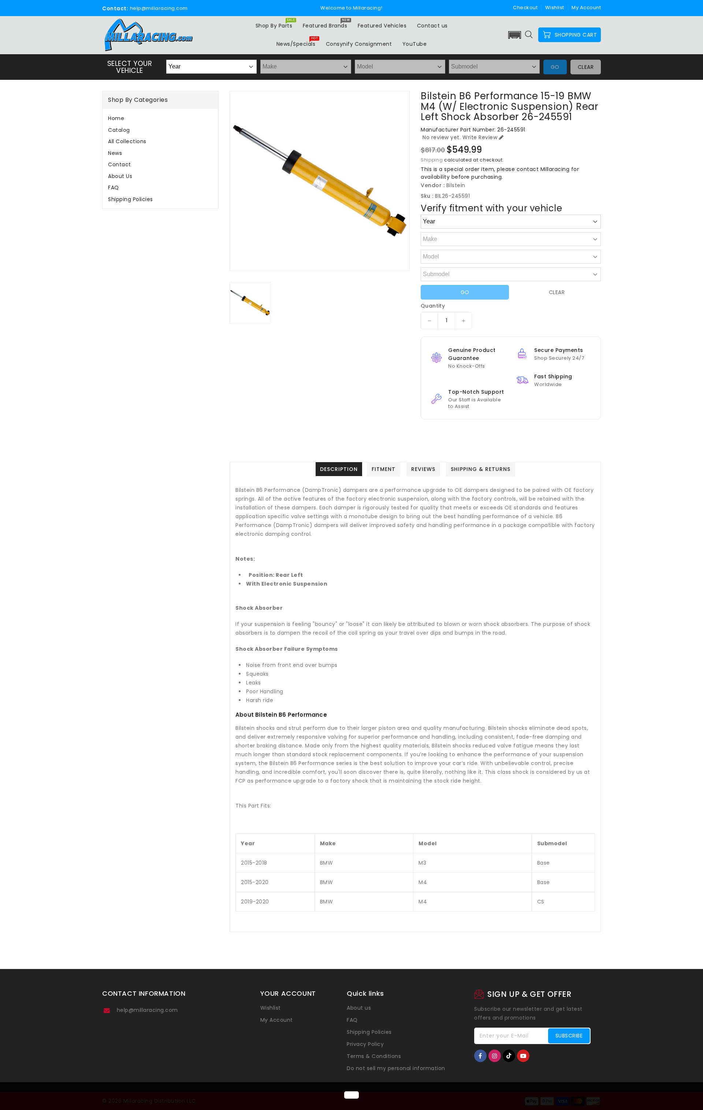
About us (120, 176)
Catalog (119, 130)
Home (116, 118)
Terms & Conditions (374, 1056)
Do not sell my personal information (396, 1068)
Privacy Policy (365, 1044)
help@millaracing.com (147, 1010)
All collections (127, 141)
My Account (276, 1020)
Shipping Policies (130, 199)
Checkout (525, 7)
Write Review (479, 137)
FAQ (113, 187)
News (115, 153)
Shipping (432, 160)
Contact (119, 164)
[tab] (160, 118)
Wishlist (554, 7)
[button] (514, 35)
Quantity (433, 305)
